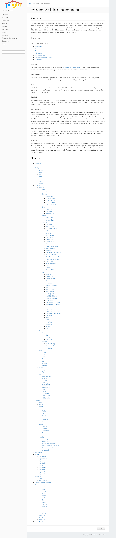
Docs (30, 3)
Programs (4, 32)
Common (44, 500)
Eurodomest (49, 300)
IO (42, 509)
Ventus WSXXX (50, 270)
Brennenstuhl (49, 276)
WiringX (44, 513)
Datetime (44, 504)
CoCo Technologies (51, 285)
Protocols (4, 23)
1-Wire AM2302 (46, 376)
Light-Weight (38, 59)
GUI (40, 174)
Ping (43, 370)
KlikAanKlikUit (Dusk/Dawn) (53, 252)
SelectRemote (49, 322)
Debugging (42, 519)
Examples (41, 437)
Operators (41, 404)
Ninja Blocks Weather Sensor (54, 257)
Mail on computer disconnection (51, 446)
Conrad (48, 244)
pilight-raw (41, 465)
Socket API (42, 515)
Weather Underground (52, 344)
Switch (44, 361)
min (43, 433)
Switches (44, 272)
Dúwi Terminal (50, 292)
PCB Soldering (43, 480)
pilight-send (42, 469)
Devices (41, 170)
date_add (44, 428)
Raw (43, 357)
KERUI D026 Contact (52, 205)
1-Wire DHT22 (46, 385)
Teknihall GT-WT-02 (51, 263)
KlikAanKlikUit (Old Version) (53, 313)
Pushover (44, 411)
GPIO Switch (45, 394)
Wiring (40, 478)
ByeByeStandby (50, 278)
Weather (44, 341)
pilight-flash (42, 463)
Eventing (4, 26)
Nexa (47, 318)
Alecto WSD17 (50, 233)
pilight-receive (42, 467)
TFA (47, 265)
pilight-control (42, 456)
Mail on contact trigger (48, 443)
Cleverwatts (49, 283)
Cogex (47, 287)
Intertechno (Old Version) (53, 311)
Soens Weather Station (52, 259)
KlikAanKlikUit (50, 196)
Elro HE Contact (50, 198)
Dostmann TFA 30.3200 (52, 246)
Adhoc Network (6, 29)
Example (41, 183)
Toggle (44, 415)
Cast (43, 498)
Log (43, 511)
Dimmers (44, 207)
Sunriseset (49, 348)
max (43, 435)
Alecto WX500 (50, 237)
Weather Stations (47, 231)
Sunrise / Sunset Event (48, 448)
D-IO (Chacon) (50, 226)
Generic (41, 350)
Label (43, 354)
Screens (44, 222)
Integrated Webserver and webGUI (44, 57)
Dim (43, 409)
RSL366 (48, 320)
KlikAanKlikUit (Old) (51, 229)
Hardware (41, 179)
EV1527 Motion (50, 218)
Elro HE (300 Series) (51, 294)
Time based (45, 450)
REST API (41, 517)
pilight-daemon (43, 459)
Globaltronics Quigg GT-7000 (54, 305)
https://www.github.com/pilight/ (72, 67)
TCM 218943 (49, 261)
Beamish (48, 274)
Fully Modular (39, 53)
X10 (47, 328)
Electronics (5, 35)
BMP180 (44, 378)
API (40, 331)
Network (41, 367)
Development (5, 41)
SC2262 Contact (50, 200)
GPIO (40, 374)
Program (44, 333)
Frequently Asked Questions (9, 38)
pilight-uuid (42, 474)
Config (44, 502)
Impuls (48, 307)
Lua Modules (42, 487)
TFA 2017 (48, 268)
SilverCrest (49, 324)
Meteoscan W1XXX (51, 255)
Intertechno (49, 209)
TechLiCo (48, 326)
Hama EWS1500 (50, 248)
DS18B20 (44, 389)
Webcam (44, 365)
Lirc (47, 335)
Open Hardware (39, 49)
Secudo (48, 192)
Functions (41, 424)
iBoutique (48, 250)
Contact (44, 194)
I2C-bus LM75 (46, 396)
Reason (44, 491)
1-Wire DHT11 (46, 387)
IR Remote (45, 439)
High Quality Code (40, 55)
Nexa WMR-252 (50, 213)
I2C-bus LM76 (46, 398)
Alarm (43, 190)
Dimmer (44, 352)
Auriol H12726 (50, 242)
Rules (40, 172)
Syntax (40, 402)
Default (44, 489)
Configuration (5, 20)
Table (43, 493)
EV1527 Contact (50, 203)
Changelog (5, 14)
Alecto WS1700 (50, 235)
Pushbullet (45, 420)
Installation (5, 17)
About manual (5, 44)
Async (44, 495)
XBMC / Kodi (49, 339)
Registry (41, 181)
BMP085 (44, 380)
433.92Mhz (42, 187)
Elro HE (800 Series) (51, 298)
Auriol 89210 (49, 239)
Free (36, 51)
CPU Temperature (47, 383)
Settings (41, 176)
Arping (44, 372)
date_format (45, 430)
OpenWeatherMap (51, 346)
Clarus (47, 281)
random (44, 426)
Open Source (38, 46)
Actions (41, 407)
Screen (44, 359)
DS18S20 (44, 391)
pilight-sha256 (43, 472)
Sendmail (44, 422)
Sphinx (104, 534)
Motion (44, 216)
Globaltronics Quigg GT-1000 (54, 302)
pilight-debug (42, 461)
